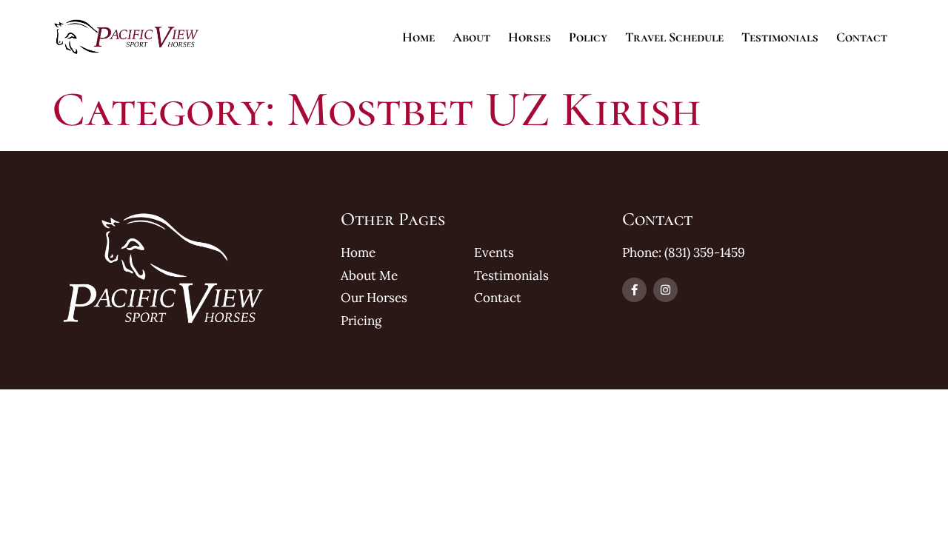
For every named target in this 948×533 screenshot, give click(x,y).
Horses (529, 37)
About (471, 37)
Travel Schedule (674, 37)
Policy (588, 37)
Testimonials (779, 37)
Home (418, 37)
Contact (861, 37)
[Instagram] (665, 290)
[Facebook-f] (634, 290)
